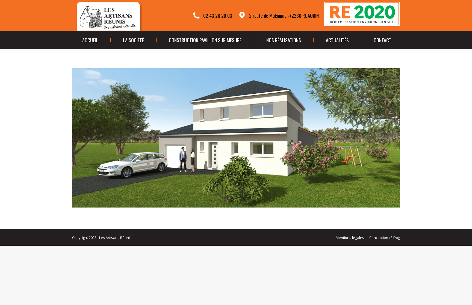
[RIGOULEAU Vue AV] (236, 138)
